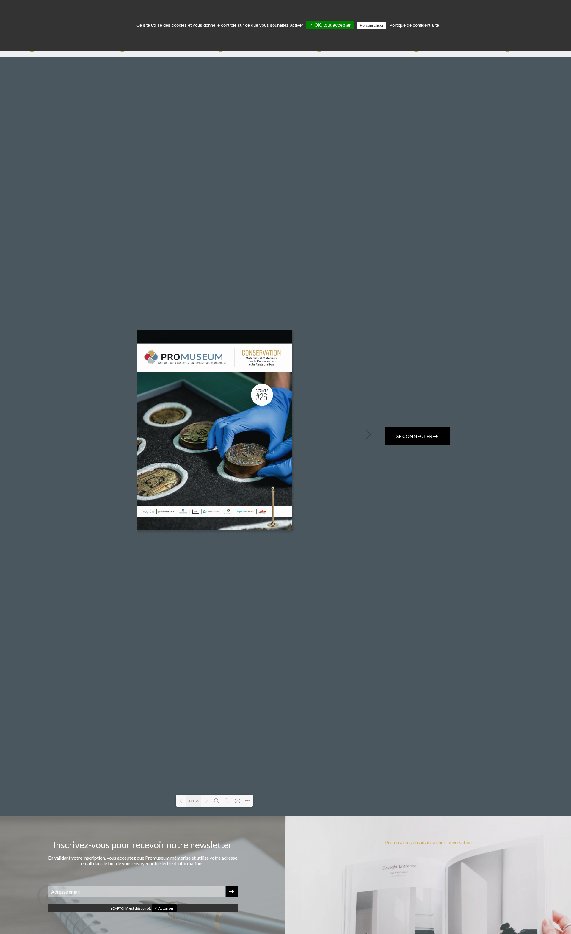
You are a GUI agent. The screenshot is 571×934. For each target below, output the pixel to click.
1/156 (193, 801)
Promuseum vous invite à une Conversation (428, 842)
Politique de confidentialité (414, 25)
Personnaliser (371, 25)
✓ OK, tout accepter (330, 25)
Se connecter (414, 436)
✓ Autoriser (164, 908)
